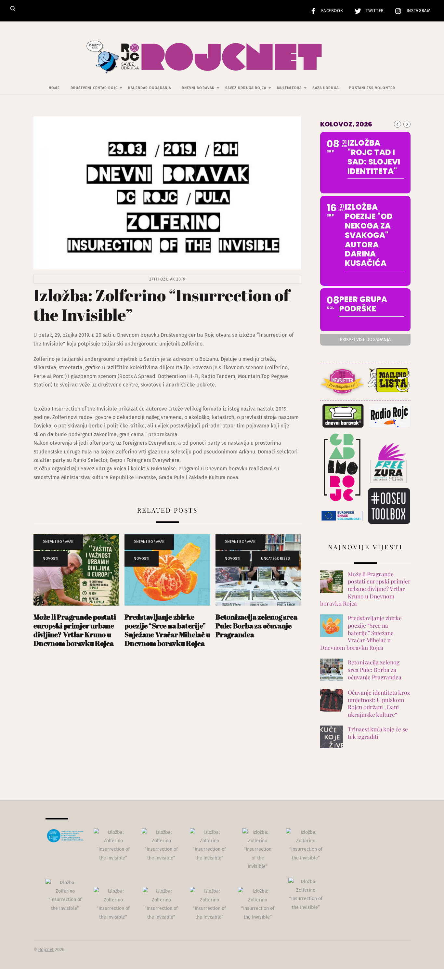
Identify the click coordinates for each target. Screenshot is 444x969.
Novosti (51, 559)
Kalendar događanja (149, 88)
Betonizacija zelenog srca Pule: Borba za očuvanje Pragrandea (256, 625)
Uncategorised (275, 559)
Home (54, 88)
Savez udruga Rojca (246, 88)
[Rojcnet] (222, 64)
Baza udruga (325, 88)
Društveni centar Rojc (94, 88)
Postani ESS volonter (372, 88)
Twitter (374, 10)
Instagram (418, 10)
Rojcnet (46, 949)
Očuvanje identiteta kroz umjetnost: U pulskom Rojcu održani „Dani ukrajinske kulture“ (379, 703)
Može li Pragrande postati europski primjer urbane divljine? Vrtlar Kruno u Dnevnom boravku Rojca (74, 630)
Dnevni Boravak (198, 88)
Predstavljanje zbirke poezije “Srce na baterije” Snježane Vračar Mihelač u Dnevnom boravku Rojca (167, 630)
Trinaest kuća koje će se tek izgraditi (378, 733)
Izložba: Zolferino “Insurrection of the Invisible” (161, 305)
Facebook (331, 10)
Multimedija (289, 88)
